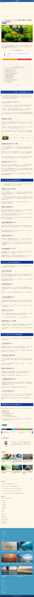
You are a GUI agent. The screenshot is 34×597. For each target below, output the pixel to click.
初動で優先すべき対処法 (9, 69)
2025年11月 (4, 506)
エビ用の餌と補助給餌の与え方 (10, 83)
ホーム (3, 530)
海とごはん (4, 515)
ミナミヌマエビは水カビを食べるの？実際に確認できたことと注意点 (19, 137)
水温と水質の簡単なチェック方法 (10, 78)
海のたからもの (5, 590)
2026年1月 (4, 502)
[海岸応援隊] (17, 1)
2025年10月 (4, 508)
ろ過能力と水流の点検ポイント (10, 77)
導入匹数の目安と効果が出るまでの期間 (11, 70)
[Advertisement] (17, 9)
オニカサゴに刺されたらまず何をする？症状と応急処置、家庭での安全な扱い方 (13, 493)
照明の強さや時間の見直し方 (9, 75)
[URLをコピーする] (30, 429)
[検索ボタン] (33, 1)
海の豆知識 (4, 592)
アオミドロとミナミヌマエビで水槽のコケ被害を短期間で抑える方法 (14, 67)
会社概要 (3, 532)
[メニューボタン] (1, 1)
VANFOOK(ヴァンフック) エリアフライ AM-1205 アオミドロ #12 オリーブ (19, 53)
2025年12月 (4, 504)
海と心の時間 (5, 517)
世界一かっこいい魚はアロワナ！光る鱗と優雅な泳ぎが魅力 (10, 486)
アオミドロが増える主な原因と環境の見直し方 (11, 73)
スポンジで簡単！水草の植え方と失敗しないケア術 (9, 483)
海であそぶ (4, 513)
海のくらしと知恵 (5, 519)
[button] (3, 429)
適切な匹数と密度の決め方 (9, 82)
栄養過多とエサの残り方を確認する (10, 74)
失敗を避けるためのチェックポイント (10, 71)
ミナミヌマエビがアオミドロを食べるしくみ (11, 68)
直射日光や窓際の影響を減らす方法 (10, 76)
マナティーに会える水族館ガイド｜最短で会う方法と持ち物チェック (11, 488)
